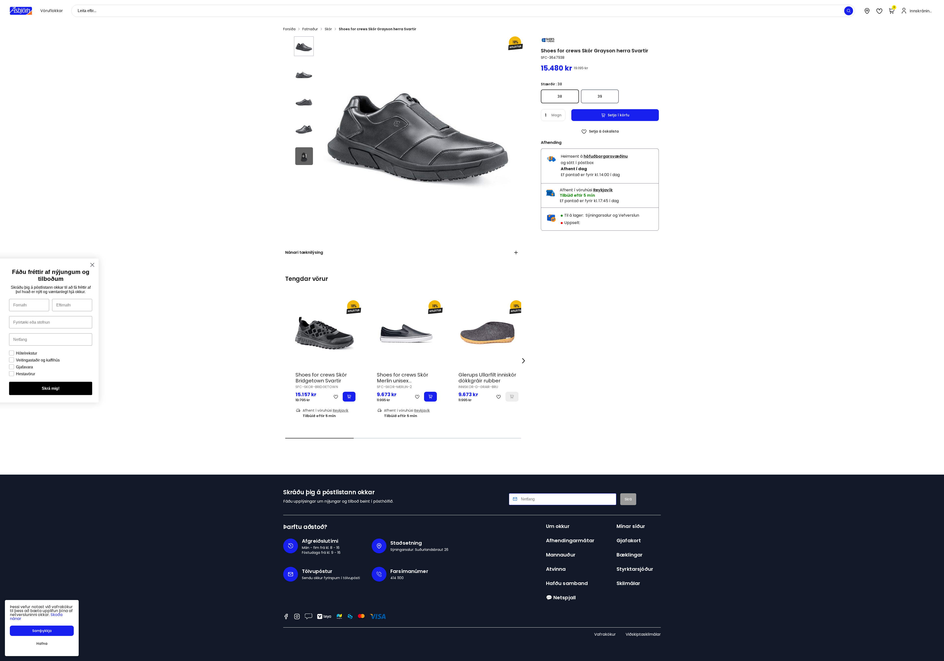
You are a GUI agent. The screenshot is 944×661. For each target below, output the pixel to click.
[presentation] (51, 11)
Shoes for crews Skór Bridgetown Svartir (321, 377)
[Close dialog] (190, 265)
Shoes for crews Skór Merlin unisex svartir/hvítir (402, 380)
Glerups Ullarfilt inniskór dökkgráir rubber (487, 377)
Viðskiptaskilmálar (643, 634)
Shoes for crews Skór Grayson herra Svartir (377, 29)
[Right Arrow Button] (524, 361)
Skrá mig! (149, 388)
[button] (848, 10)
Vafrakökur (605, 634)
